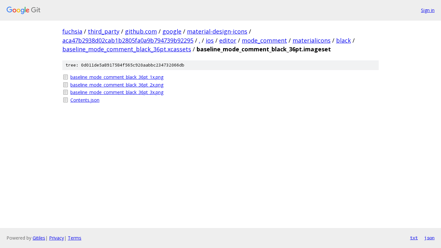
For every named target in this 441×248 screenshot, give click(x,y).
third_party (103, 31)
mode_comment (264, 40)
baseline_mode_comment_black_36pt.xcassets (126, 49)
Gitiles (39, 238)
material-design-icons (217, 31)
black (343, 40)
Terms (74, 238)
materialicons (311, 40)
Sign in (428, 10)
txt (414, 238)
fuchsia (72, 31)
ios (210, 40)
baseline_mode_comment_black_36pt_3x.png (116, 92)
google (171, 31)
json (429, 238)
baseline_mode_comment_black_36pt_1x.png (116, 77)
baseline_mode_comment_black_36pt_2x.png (116, 85)
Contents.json (84, 100)
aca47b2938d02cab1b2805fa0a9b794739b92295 (127, 40)
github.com (141, 31)
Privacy (56, 238)
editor (227, 40)
